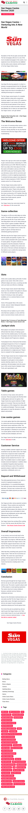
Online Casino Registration (8, 753)
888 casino (4, 711)
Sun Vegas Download (12, 657)
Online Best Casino (7, 745)
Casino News (13, 731)
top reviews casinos (7, 784)
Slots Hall (18, 759)
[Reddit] (19, 809)
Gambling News (6, 689)
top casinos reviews (19, 770)
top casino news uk (7, 770)
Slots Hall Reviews (6, 767)
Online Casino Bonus (16, 748)
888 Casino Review (14, 711)
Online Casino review (7, 756)
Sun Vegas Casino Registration (16, 656)
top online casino (16, 772)
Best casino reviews (7, 717)
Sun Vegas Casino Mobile (17, 654)
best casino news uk (18, 714)
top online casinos (6, 781)
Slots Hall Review (21, 764)
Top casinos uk (5, 772)
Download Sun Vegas (7, 653)
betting (19, 728)
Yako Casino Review (19, 784)
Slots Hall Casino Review (19, 761)
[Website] (23, 809)
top (14, 767)
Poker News (5, 701)
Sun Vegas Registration (11, 662)
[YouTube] (14, 809)
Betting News (6, 679)
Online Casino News (7, 696)
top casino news (21, 767)
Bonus (4, 681)
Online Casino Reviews (8, 14)
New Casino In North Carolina (9, 742)
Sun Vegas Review (20, 662)
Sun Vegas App (15, 653)
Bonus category (6, 684)
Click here (7, 205)
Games (4, 694)
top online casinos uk (18, 781)
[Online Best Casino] (9, 2)
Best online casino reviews (8, 723)
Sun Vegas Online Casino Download (12, 658)
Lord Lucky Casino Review (8, 739)
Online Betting (17, 745)
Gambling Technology (8, 691)
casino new (5, 731)
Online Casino (5, 748)
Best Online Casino (7, 720)
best (22, 711)
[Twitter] (9, 809)
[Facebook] (5, 809)
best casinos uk (18, 717)
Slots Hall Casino (6, 761)
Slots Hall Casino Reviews (8, 764)
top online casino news (7, 775)
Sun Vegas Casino (22, 653)
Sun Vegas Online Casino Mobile (13, 660)
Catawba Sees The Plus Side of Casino (11, 734)
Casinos (4, 686)
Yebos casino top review (8, 786)
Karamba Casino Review (8, 736)
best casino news (6, 714)
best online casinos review (8, 728)
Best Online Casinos (7, 725)
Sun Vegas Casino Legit (6, 654)
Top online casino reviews (8, 778)
